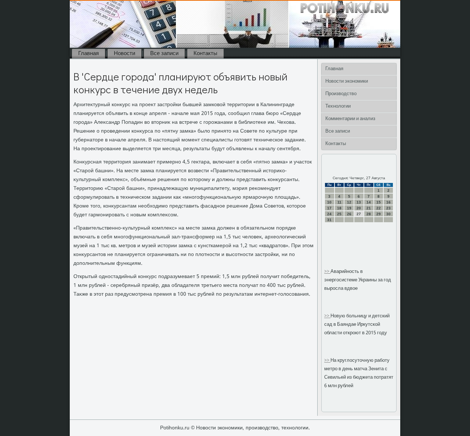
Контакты (205, 53)
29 (378, 214)
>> (327, 271)
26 (349, 214)
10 (329, 202)
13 (359, 202)
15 (378, 202)
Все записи (164, 53)
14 (368, 202)
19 (349, 208)
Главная (88, 53)
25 (339, 214)
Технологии (338, 106)
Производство (341, 94)
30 (388, 214)
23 (388, 208)
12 (349, 202)
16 (388, 202)
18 (339, 208)
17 (329, 208)
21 (368, 208)
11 (339, 202)
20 (359, 208)
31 (329, 220)
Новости (124, 53)
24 (329, 214)
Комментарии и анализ (350, 119)
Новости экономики (346, 81)
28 (368, 214)
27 (359, 214)
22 (378, 208)
